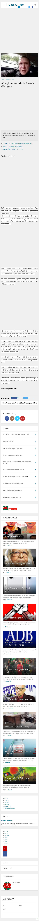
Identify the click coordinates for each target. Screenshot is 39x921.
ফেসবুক (4, 909)
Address (6, 804)
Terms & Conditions (9, 808)
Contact (6, 802)
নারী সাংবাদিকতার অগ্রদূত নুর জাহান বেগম (17, 563)
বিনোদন (5, 843)
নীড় (3, 905)
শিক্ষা (5, 845)
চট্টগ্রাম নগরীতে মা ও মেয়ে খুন (14, 618)
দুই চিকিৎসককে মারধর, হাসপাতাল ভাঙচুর (17, 726)
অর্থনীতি (5, 837)
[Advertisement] (19, 30)
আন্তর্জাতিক (8, 79)
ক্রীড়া (5, 841)
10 (6, 774)
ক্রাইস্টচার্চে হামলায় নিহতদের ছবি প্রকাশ (12, 146)
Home (2, 79)
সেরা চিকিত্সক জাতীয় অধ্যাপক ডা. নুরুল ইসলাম (19, 699)
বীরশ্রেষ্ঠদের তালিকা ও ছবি (13, 536)
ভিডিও (21, 905)
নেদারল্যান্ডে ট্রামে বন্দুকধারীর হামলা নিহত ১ (13, 149)
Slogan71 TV (7, 806)
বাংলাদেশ (6, 833)
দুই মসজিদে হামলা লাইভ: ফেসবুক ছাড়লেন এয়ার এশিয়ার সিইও (17, 143)
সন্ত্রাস (13, 79)
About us (6, 800)
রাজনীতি (5, 839)
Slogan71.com (16, 4)
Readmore (9, 545)
